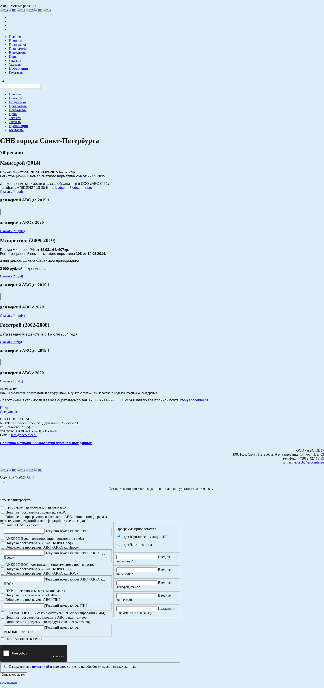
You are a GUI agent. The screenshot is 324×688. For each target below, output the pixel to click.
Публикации (18, 68)
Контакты (16, 72)
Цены (13, 56)
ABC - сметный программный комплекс (35, 508)
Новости (15, 41)
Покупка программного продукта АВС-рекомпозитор (46, 617)
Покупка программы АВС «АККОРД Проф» (39, 543)
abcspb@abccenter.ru (75, 187)
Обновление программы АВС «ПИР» (33, 599)
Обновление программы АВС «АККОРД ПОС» (41, 573)
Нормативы (17, 52)
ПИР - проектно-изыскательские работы (35, 591)
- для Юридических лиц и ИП (144, 537)
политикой (40, 666)
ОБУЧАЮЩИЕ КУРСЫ (23, 639)
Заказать (15, 60)
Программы (18, 48)
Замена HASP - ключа (21, 525)
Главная (15, 37)
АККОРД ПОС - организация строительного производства (50, 564)
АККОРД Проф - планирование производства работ (44, 538)
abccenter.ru (8, 682)
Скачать (15, 64)
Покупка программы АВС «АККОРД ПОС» (39, 569)
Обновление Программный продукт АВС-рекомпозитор (48, 622)
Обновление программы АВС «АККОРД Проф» (42, 547)
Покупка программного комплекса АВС (35, 512)
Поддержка (17, 44)
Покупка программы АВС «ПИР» (31, 595)
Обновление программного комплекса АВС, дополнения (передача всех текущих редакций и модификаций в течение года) (53, 519)
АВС (30, 477)
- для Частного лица (136, 545)
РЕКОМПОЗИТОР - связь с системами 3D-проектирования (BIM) (55, 613)
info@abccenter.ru (193, 400)
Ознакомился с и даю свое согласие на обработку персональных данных (72, 666)
